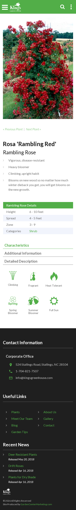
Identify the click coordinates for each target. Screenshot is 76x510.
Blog (14, 425)
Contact (48, 425)
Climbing (13, 284)
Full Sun (53, 310)
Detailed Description (20, 261)
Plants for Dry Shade (22, 477)
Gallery (48, 418)
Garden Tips (19, 432)
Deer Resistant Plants (22, 454)
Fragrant (33, 285)
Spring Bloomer (13, 312)
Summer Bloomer (33, 312)
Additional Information (22, 253)
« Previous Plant (13, 129)
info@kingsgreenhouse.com (34, 377)
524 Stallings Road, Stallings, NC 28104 (42, 364)
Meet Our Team (22, 418)
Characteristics (16, 245)
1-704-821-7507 (27, 371)
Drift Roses (16, 466)
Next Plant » (33, 129)
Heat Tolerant (54, 285)
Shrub (33, 231)
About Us (49, 412)
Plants (15, 412)
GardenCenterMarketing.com (36, 504)
